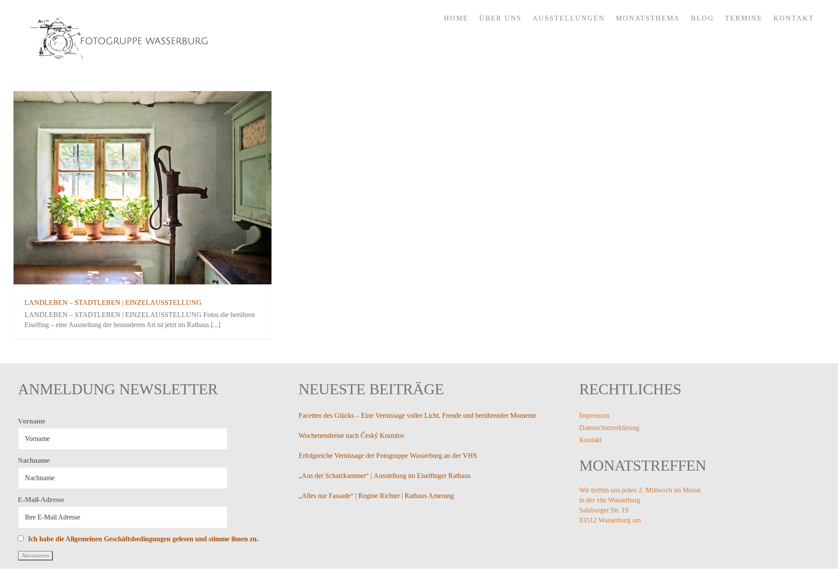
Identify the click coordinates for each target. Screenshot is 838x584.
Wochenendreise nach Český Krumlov (352, 435)
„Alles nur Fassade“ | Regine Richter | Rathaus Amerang (376, 495)
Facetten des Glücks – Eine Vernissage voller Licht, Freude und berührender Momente (417, 415)
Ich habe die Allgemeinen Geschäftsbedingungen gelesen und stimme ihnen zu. (143, 539)
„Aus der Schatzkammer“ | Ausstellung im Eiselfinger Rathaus (385, 475)
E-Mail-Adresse (41, 499)
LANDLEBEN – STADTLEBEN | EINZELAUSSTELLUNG (113, 302)
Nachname (34, 460)
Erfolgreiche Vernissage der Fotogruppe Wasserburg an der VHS (388, 455)
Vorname (31, 421)
